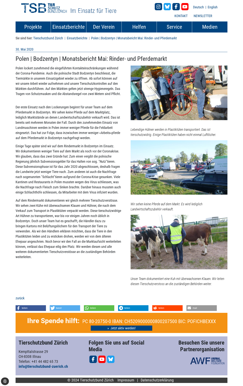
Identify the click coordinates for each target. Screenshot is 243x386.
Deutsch (199, 7)
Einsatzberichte (77, 38)
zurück (20, 298)
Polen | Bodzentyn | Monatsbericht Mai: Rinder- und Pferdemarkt (134, 38)
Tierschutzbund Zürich (48, 38)
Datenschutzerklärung (157, 380)
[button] (31, 308)
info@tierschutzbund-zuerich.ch (43, 366)
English (213, 7)
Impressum (126, 380)
